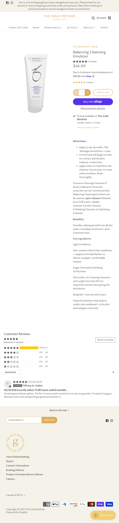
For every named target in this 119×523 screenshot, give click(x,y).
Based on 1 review (13, 342)
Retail (94, 46)
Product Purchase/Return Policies (24, 474)
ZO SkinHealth (81, 46)
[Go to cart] (109, 18)
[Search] (93, 18)
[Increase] (88, 92)
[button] (80, 61)
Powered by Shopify (16, 512)
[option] (36, 83)
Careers (10, 479)
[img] (20, 382)
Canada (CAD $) (14, 495)
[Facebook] (7, 2)
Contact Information (17, 465)
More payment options (93, 108)
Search (10, 461)
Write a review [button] (105, 339)
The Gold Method (35, 509)
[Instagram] (12, 2)
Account (101, 18)
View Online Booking (17, 457)
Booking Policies (15, 470)
